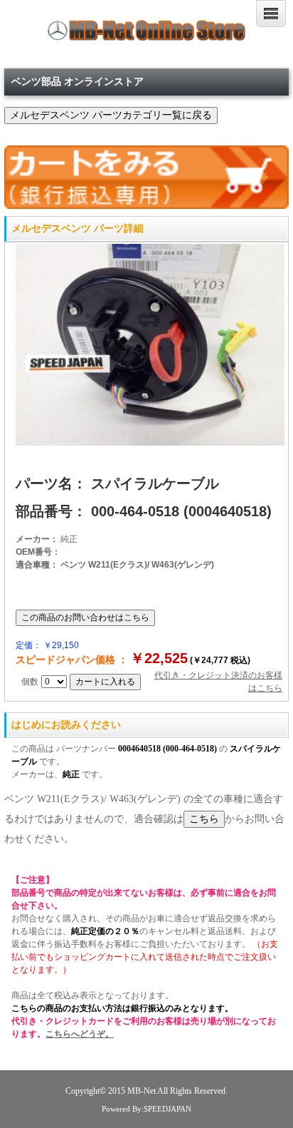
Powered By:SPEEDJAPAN (146, 1108)
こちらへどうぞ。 (80, 1034)
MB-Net (142, 1091)
